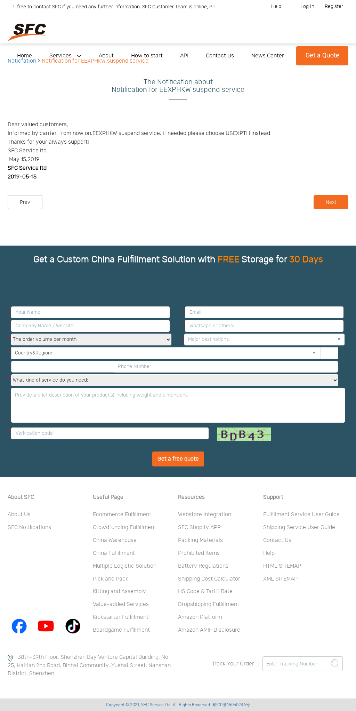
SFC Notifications (29, 527)
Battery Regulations (203, 566)
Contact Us (220, 55)
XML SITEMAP (280, 579)
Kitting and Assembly (119, 591)
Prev (25, 202)
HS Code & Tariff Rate (205, 591)
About (106, 55)
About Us (19, 514)
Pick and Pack (110, 579)
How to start (147, 55)
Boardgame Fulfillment (121, 630)
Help (276, 6)
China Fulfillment (114, 553)
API (184, 55)
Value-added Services (121, 604)
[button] (314, 353)
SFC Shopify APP (199, 527)
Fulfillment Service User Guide (301, 514)
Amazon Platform (200, 617)
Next (331, 202)
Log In (307, 6)
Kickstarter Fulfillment (120, 617)
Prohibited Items (199, 553)
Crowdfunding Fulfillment (124, 527)
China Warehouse (115, 540)
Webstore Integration (204, 514)
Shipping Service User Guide (299, 527)
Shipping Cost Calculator (209, 579)
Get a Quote (322, 56)
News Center (267, 55)
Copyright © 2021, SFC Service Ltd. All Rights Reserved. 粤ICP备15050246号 (178, 705)
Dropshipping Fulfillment (208, 604)
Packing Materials (200, 540)
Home (24, 55)
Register (334, 6)
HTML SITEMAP (282, 566)
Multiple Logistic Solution (124, 566)
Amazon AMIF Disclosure (209, 630)
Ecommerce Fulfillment (122, 514)
